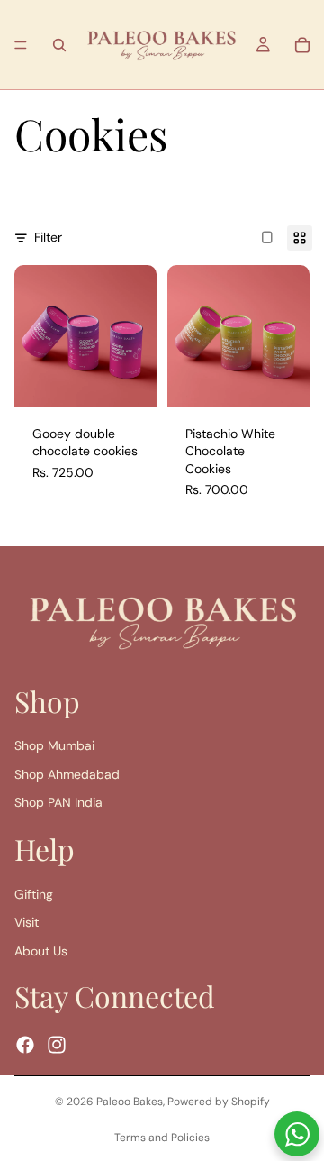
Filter (48, 237)
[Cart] (302, 45)
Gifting (33, 894)
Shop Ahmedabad (67, 774)
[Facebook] (25, 1045)
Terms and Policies (162, 1137)
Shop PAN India (58, 802)
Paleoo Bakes (129, 1101)
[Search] (59, 45)
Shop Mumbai (54, 745)
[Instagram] (57, 1045)
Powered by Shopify (218, 1101)
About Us (41, 951)
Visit (26, 922)
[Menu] (20, 45)
